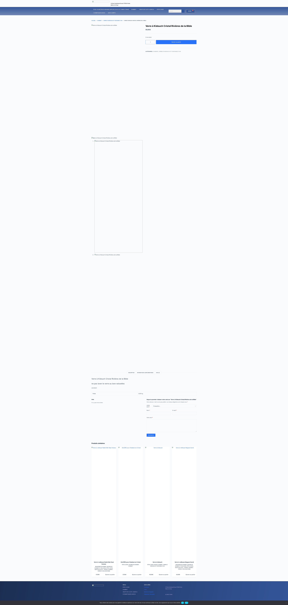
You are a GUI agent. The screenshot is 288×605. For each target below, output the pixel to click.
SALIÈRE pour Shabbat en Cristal (131, 562)
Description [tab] (131, 372)
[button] (134, 9)
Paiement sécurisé (149, 594)
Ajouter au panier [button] (110, 574)
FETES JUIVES (160, 9)
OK (182, 602)
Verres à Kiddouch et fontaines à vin (170, 51)
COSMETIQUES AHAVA (99, 13)
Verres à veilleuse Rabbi (104, 571)
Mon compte (112, 13)
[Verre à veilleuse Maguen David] (184, 503)
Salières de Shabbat (134, 564)
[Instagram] (181, 599)
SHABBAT (133, 9)
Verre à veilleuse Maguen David (184, 562)
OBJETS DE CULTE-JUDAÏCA (146, 9)
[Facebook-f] (177, 599)
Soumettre (151, 435)
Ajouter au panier (176, 42)
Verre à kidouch (157, 562)
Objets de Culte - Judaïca (101, 569)
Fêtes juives (109, 568)
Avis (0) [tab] (158, 372)
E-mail (174, 410)
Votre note (148, 406)
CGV (145, 589)
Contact (146, 587)
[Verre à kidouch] (157, 503)
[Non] (286, 602)
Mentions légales (149, 592)
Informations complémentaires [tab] (145, 372)
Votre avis (150, 417)
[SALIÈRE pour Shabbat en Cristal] (130, 503)
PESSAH (156, 564)
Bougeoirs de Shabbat (100, 566)
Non (186, 602)
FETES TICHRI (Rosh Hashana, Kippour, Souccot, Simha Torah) (111, 9)
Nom (148, 410)
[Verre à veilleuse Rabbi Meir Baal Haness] (104, 503)
